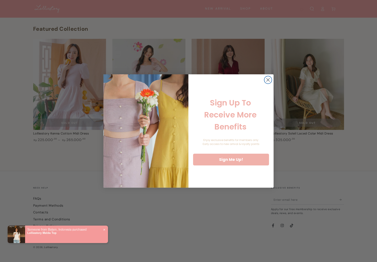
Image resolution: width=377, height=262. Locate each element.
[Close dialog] (268, 80)
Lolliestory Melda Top (42, 233)
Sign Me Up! (231, 159)
